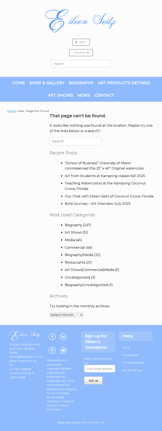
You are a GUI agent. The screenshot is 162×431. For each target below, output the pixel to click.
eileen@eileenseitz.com (26, 356)
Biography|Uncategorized (86, 285)
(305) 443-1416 (30, 344)
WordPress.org (132, 370)
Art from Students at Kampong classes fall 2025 (105, 176)
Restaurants (75, 262)
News (83, 95)
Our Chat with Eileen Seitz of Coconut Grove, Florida (109, 196)
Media (70, 240)
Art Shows (60, 95)
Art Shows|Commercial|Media (89, 270)
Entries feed (130, 355)
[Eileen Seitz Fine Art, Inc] (81, 20)
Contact (104, 95)
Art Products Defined (124, 82)
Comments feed (133, 362)
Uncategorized (77, 277)
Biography (81, 82)
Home (18, 82)
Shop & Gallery (47, 82)
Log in (126, 347)
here (57, 409)
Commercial (75, 248)
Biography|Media (79, 255)
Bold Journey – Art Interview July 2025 (98, 204)
